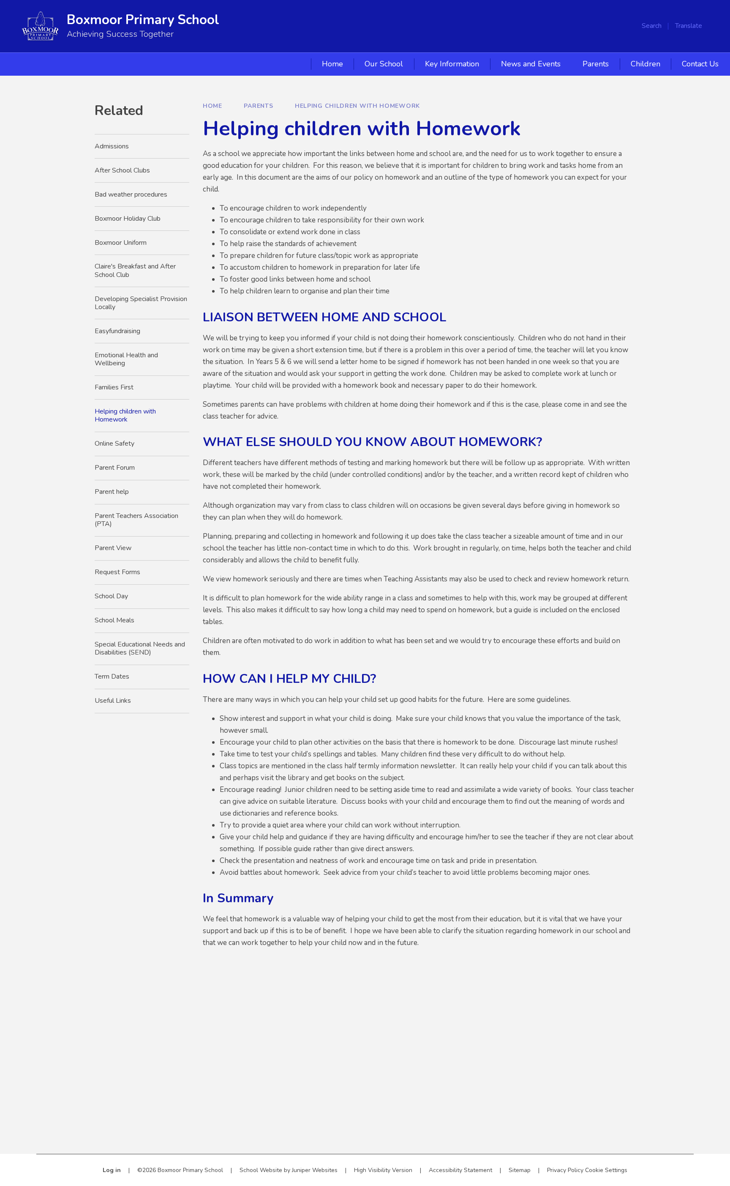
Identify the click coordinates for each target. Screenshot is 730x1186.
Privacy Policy (565, 1170)
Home (212, 106)
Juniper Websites (315, 1170)
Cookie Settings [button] (606, 1170)
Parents (258, 106)
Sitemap (520, 1170)
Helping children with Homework (357, 106)
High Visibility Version (383, 1170)
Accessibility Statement (460, 1170)
